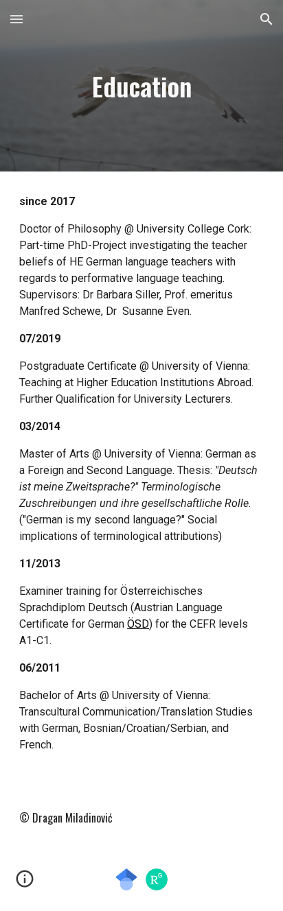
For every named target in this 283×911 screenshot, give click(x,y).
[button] (16, 19)
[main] (141, 85)
